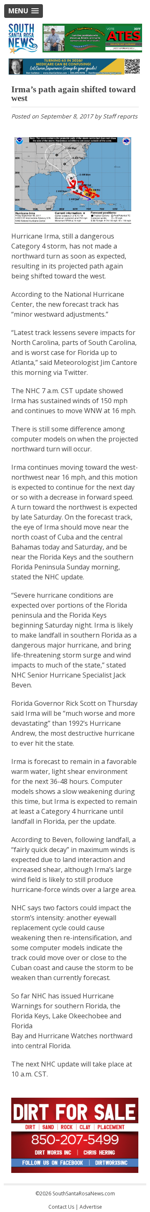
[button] (23, 11)
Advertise (91, 1206)
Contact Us (61, 1206)
